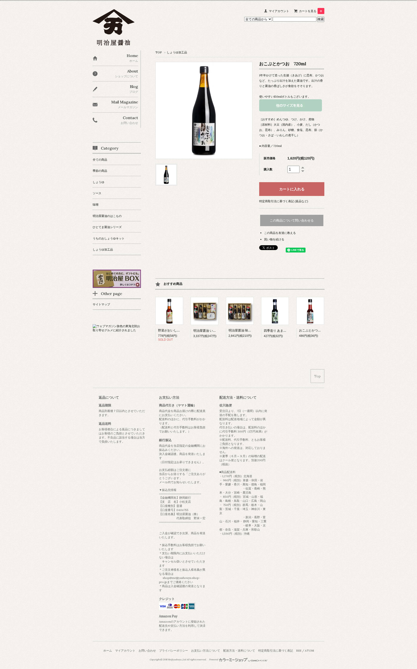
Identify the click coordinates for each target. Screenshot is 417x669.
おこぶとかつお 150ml (316, 330)
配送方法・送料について (239, 650)
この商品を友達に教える (280, 233)
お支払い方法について (205, 650)
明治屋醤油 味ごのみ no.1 (246, 330)
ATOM (309, 650)
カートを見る (310, 11)
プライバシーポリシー (173, 650)
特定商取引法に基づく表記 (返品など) (283, 201)
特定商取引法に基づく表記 (275, 650)
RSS (298, 650)
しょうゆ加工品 (177, 52)
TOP (158, 52)
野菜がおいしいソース (173, 330)
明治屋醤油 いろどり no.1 (211, 331)
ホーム (107, 650)
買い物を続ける (274, 239)
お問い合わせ (147, 650)
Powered (214, 659)
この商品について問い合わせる (292, 220)
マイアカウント (279, 11)
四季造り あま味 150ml (281, 331)
